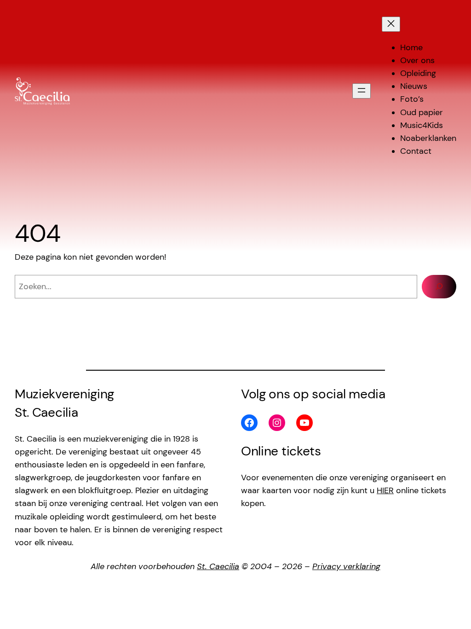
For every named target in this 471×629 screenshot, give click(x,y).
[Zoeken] (439, 286)
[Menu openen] (361, 91)
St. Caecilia (218, 566)
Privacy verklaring (346, 566)
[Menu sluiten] (391, 24)
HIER (385, 490)
